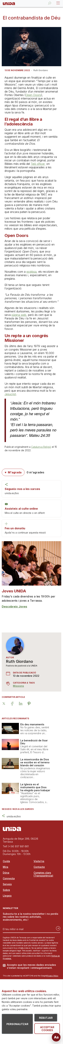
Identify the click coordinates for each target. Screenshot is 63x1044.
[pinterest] (31, 703)
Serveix (7, 884)
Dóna (6, 872)
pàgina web (19, 315)
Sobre (6, 889)
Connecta (9, 878)
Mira (5, 866)
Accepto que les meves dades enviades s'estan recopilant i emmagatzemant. (31, 966)
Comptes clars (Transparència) (43, 874)
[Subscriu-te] (57, 928)
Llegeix (7, 895)
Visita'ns (39, 861)
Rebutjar (46, 1017)
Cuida (6, 861)
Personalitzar (17, 1024)
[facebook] (14, 703)
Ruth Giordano (19, 661)
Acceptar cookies (47, 1029)
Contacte (39, 866)
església (31, 271)
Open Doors (33, 95)
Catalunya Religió (41, 446)
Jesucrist (10, 394)
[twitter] (6, 703)
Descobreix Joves (14, 606)
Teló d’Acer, (38, 164)
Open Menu (58, 3)
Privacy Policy (52, 976)
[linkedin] (23, 703)
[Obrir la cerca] (49, 3)
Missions (18, 685)
